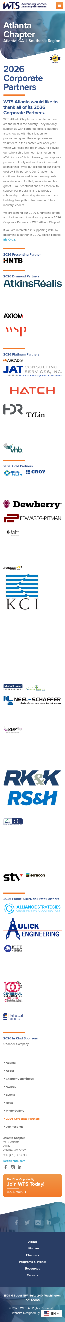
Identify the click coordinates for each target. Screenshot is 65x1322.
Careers (32, 1275)
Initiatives (33, 1248)
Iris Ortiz (9, 239)
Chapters (32, 1255)
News (10, 1102)
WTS (27, 5)
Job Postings (15, 1126)
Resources (32, 1268)
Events (10, 1095)
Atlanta (11, 1062)
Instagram (12, 1168)
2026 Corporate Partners (23, 1119)
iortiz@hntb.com (14, 1161)
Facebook (5, 1168)
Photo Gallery (15, 1110)
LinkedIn (19, 1168)
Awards (11, 1086)
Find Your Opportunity (25, 1185)
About (10, 1071)
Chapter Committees (20, 1078)
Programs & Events (32, 1261)
